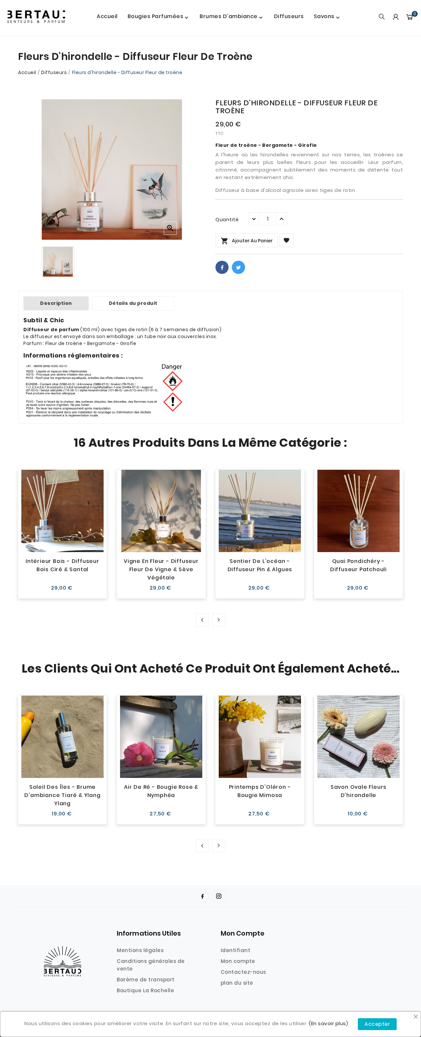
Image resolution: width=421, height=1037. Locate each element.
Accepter (377, 1024)
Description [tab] (56, 303)
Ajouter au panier (247, 241)
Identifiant (236, 950)
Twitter (238, 267)
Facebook (222, 267)
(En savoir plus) (328, 1023)
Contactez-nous (243, 972)
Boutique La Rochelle (145, 990)
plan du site (237, 982)
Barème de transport (146, 979)
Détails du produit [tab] (133, 303)
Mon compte (238, 961)
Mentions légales (140, 950)
